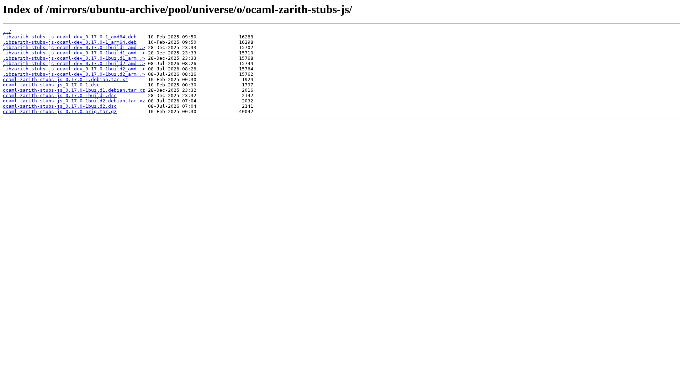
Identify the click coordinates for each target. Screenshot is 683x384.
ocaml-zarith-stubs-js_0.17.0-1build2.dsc (60, 106)
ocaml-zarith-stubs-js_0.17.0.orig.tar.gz (60, 111)
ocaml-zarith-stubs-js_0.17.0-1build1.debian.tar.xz (74, 90)
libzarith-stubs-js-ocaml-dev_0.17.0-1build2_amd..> (74, 63)
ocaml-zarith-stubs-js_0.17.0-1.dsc (51, 84)
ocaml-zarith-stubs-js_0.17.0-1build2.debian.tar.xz (74, 100)
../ (7, 31)
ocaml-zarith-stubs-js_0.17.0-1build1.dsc (60, 95)
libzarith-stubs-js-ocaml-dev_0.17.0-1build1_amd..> (74, 47)
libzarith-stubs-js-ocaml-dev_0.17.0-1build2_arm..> (74, 74)
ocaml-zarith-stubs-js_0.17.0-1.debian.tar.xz (65, 79)
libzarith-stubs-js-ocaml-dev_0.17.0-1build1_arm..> (74, 58)
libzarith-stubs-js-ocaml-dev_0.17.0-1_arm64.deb (70, 42)
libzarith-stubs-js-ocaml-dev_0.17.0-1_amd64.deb (70, 36)
